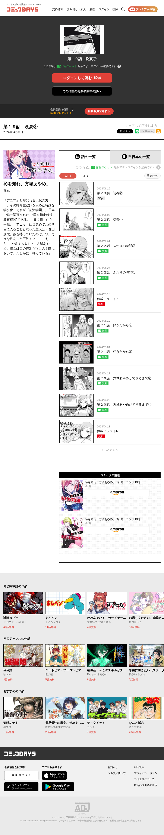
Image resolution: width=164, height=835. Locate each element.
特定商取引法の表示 (145, 785)
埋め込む (149, 131)
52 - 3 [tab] (68, 175)
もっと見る (108, 449)
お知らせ (113, 767)
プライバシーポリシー (147, 773)
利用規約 (139, 767)
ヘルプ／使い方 (117, 773)
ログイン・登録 (108, 9)
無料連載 (57, 9)
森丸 (6, 190)
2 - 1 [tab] (85, 175)
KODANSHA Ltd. (31, 820)
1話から (154, 175)
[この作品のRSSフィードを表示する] (158, 131)
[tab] (84, 157)
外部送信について (144, 779)
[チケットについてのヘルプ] (119, 67)
